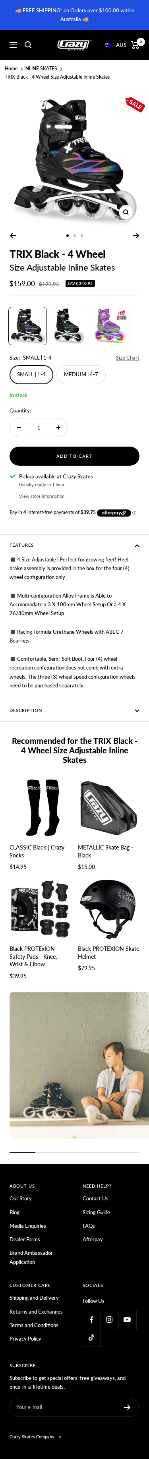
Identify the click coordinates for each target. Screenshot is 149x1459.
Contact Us (95, 1198)
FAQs (89, 1226)
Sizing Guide (96, 1212)
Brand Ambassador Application (31, 1257)
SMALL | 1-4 (31, 374)
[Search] (28, 44)
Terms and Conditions (34, 1325)
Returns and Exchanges (36, 1311)
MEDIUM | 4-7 (81, 374)
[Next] (136, 235)
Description (26, 710)
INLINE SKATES (40, 69)
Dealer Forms (25, 1239)
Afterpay (93, 1239)
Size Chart (127, 357)
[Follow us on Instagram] (109, 1320)
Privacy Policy (25, 1338)
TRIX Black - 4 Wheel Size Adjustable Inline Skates (57, 77)
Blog (14, 1212)
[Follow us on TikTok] (92, 1338)
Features (22, 545)
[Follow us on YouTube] (127, 1320)
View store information (41, 496)
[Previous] (13, 235)
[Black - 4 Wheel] (28, 326)
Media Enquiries (28, 1226)
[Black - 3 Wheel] (69, 326)
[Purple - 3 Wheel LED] (110, 326)
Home (11, 69)
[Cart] (135, 45)
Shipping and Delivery (34, 1298)
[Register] (127, 1407)
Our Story (21, 1198)
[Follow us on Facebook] (92, 1320)
